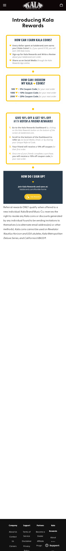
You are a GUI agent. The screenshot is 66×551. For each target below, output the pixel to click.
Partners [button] (40, 526)
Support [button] (26, 526)
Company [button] (13, 526)
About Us (13, 532)
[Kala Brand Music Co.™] (33, 5)
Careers (13, 546)
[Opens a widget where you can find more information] (52, 545)
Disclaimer (26, 541)
